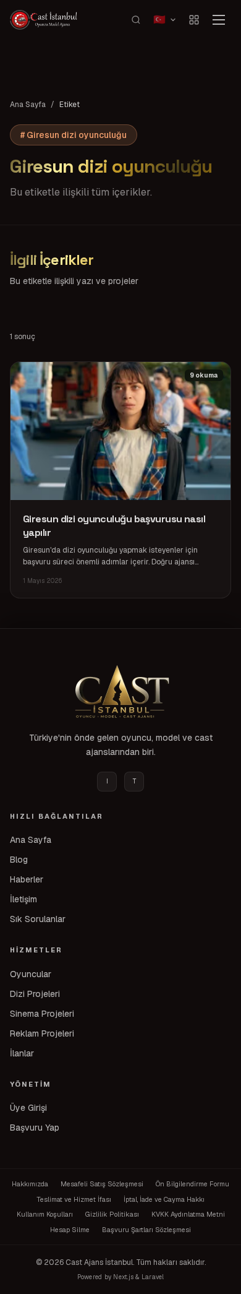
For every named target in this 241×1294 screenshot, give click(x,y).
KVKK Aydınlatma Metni (188, 1214)
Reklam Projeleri (42, 1033)
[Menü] (218, 19)
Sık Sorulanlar (38, 919)
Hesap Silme (70, 1229)
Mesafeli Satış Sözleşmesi (102, 1184)
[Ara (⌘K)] (136, 20)
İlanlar (22, 1053)
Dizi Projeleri (35, 993)
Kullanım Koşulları (45, 1214)
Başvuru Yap (34, 1127)
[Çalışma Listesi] (194, 20)
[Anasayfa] (120, 691)
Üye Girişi (28, 1107)
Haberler (26, 879)
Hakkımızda (30, 1184)
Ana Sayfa (28, 105)
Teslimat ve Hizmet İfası (73, 1199)
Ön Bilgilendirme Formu (192, 1184)
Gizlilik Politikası (112, 1214)
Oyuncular (30, 974)
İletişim (23, 899)
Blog (19, 859)
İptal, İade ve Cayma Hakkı (164, 1199)
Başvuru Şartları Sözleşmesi (146, 1229)
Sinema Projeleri (42, 1013)
